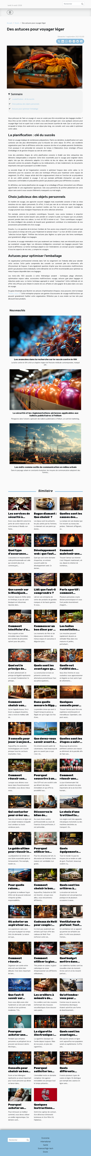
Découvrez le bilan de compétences (43, 815)
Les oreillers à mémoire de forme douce (44, 998)
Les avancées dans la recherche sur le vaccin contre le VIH (45, 359)
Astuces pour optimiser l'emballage (25, 108)
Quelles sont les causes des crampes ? (71, 517)
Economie (45, 1138)
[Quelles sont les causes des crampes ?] (71, 503)
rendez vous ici (14, 293)
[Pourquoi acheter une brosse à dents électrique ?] (19, 1021)
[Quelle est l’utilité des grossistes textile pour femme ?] (71, 655)
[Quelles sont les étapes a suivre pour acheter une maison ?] (71, 728)
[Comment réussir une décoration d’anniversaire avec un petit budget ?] (71, 765)
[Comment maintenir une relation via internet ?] (71, 540)
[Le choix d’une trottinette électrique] (71, 801)
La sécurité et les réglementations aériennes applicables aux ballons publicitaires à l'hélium (45, 414)
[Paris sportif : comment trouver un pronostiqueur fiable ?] (71, 579)
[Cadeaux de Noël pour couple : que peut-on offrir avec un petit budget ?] (45, 911)
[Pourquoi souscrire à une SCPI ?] (45, 765)
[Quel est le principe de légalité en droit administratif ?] (19, 655)
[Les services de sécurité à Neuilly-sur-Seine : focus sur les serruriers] (19, 503)
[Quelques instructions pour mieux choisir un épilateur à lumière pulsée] (45, 1094)
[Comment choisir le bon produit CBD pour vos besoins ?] (45, 875)
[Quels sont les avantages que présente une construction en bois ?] (45, 655)
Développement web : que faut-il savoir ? (45, 554)
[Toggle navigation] (10, 12)
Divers (17, 23)
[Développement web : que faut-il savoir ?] (45, 540)
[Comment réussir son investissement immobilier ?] (19, 765)
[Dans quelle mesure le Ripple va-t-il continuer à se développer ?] (45, 691)
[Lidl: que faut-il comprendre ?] (45, 579)
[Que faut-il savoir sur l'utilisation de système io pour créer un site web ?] (19, 984)
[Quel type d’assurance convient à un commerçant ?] (19, 540)
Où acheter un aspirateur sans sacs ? (19, 925)
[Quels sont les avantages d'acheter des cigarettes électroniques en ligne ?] (71, 1021)
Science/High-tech (45, 1148)
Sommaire (17, 94)
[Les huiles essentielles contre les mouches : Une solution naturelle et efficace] (71, 616)
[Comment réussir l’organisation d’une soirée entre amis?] (19, 948)
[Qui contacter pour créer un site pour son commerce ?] (19, 801)
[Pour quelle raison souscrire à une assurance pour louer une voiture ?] (19, 875)
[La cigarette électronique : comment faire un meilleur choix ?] (45, 1021)
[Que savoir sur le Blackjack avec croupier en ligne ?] (19, 579)
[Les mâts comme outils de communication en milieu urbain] (45, 443)
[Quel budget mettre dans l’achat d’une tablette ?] (71, 948)
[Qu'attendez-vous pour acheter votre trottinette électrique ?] (71, 984)
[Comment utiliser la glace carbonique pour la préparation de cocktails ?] (45, 948)
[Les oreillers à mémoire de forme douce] (45, 984)
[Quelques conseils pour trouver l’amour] (71, 691)
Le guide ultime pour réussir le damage (19, 852)
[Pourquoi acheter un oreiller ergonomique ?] (19, 1094)
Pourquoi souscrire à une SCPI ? (45, 779)
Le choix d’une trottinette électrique (69, 815)
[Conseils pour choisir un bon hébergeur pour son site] (19, 1058)
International (45, 1142)
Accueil (9, 23)
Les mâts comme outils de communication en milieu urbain (46, 467)
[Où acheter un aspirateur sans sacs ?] (19, 911)
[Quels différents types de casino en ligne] (71, 1058)
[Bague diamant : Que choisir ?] (45, 503)
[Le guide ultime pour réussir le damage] (19, 838)
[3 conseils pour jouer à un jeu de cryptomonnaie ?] (19, 728)
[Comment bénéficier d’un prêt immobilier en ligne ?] (19, 616)
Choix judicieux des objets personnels (25, 104)
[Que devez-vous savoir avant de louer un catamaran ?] (45, 728)
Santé (45, 1145)
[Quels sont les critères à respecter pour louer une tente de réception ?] (71, 875)
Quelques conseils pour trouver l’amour (71, 705)
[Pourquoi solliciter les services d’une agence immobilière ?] (45, 1058)
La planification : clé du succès (23, 99)
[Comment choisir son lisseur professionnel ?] (19, 691)
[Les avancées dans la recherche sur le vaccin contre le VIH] (45, 336)
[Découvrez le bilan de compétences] (45, 801)
